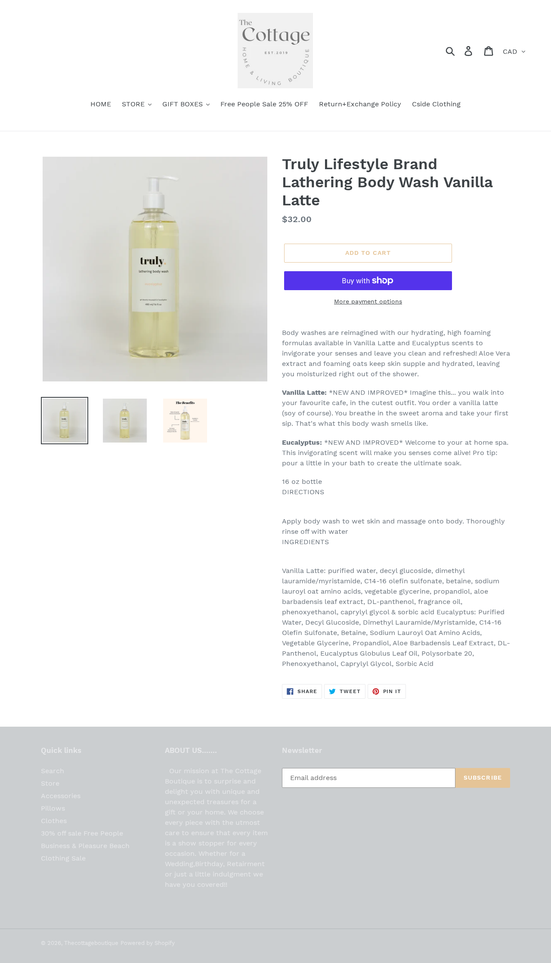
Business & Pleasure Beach (85, 846)
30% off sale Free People (82, 833)
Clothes (54, 821)
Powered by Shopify (148, 943)
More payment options (368, 301)
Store (50, 783)
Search (52, 771)
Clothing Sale (63, 858)
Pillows (53, 808)
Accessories (60, 796)
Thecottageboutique (91, 943)
